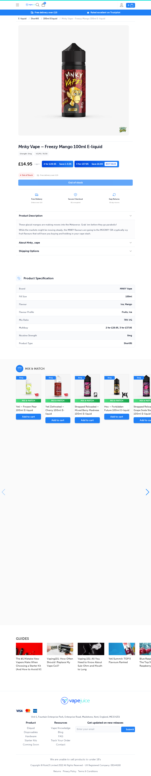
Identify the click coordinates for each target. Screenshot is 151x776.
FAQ (60, 736)
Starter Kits (31, 740)
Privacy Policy (69, 771)
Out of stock (75, 182)
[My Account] (123, 5)
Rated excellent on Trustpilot (105, 12)
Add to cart (28, 416)
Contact (60, 744)
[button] (148, 492)
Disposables (31, 732)
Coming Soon (31, 744)
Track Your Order (60, 740)
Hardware (30, 736)
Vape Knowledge (60, 728)
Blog (60, 732)
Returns (57, 771)
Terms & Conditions (88, 771)
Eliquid (31, 728)
